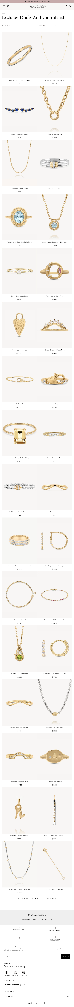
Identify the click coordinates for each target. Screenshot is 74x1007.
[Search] (67, 6)
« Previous (23, 898)
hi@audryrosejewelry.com (14, 985)
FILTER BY (8, 25)
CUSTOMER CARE (11, 996)
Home (3, 13)
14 (47, 898)
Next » (53, 898)
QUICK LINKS (10, 991)
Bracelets (26, 920)
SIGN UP (65, 956)
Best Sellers (47, 920)
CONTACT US (10, 981)
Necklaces (36, 920)
